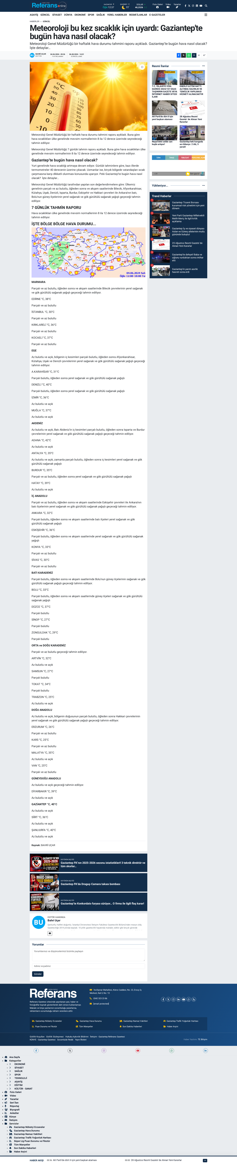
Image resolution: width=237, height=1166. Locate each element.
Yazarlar (14, 1099)
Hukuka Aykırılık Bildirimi (76, 1036)
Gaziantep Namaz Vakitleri (135, 1021)
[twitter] (70, 1050)
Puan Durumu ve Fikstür (46, 1026)
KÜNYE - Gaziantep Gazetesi (43, 1039)
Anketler (14, 1113)
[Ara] (206, 6)
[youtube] (137, 1050)
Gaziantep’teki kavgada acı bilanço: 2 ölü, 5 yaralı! (191, 144)
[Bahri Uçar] (38, 922)
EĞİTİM (18, 1085)
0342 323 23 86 (100, 998)
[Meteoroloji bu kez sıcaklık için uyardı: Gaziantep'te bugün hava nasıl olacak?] (88, 96)
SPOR (91, 14)
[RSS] (193, 999)
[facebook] (36, 1050)
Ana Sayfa (14, 1057)
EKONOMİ (80, 14)
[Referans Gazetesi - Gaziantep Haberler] (48, 6)
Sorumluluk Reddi (65, 1039)
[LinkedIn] (178, 999)
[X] (168, 999)
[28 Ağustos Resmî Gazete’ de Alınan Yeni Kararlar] (192, 107)
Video (12, 1095)
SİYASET (57, 14)
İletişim (13, 1120)
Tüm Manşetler (86, 1026)
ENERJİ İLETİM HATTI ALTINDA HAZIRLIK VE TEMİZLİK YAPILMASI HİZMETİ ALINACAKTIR (191, 90)
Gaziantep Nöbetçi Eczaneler (49, 1021)
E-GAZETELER (157, 14)
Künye (12, 1116)
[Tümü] (203, 66)
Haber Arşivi (172, 1026)
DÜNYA (68, 14)
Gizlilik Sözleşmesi (55, 1036)
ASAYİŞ (34, 14)
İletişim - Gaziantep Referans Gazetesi (107, 1036)
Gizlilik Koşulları (37, 1036)
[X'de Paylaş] (183, 55)
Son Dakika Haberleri (132, 1026)
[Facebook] (163, 999)
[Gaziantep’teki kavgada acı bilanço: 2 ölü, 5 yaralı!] (192, 132)
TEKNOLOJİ (20, 1078)
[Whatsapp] (188, 999)
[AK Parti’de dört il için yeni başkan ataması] (164, 107)
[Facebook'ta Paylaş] (179, 55)
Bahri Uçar (54, 920)
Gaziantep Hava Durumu (91, 1021)
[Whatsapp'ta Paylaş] (188, 55)
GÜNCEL (45, 14)
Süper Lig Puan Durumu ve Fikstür (32, 1141)
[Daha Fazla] (194, 55)
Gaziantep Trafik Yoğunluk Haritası (182, 1021)
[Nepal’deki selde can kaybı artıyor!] (164, 132)
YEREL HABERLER (117, 14)
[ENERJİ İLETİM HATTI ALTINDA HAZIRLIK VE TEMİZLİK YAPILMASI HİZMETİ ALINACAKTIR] (192, 77)
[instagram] (103, 1050)
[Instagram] (173, 999)
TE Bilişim (202, 1039)
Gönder (38, 974)
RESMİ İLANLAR (138, 14)
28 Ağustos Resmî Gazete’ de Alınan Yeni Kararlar (191, 119)
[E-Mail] (50, 933)
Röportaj (14, 1106)
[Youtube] (183, 999)
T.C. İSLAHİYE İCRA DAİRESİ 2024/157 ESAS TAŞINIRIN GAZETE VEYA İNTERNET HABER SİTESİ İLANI (164, 91)
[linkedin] (205, 1050)
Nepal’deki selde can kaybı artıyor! (162, 143)
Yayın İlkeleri (81, 1039)
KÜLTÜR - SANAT (23, 1088)
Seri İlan (14, 1102)
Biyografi (14, 1109)
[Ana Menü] (205, 15)
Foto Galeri (15, 1092)
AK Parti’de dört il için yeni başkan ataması (162, 117)
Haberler (34, 21)
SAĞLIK (100, 14)
